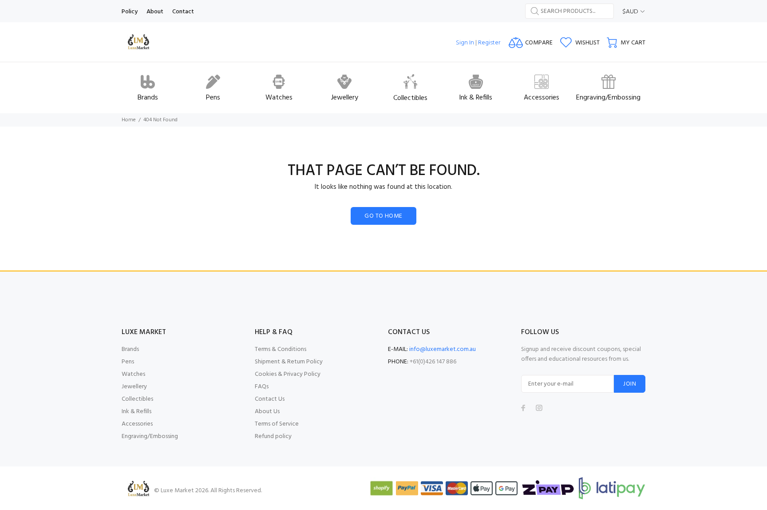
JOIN (629, 384)
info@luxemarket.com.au (442, 349)
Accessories (137, 424)
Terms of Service (277, 424)
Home (129, 120)
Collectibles (137, 399)
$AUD (630, 12)
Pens (128, 362)
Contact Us (270, 399)
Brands (130, 349)
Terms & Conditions (280, 349)
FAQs (262, 387)
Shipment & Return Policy (289, 362)
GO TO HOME (383, 216)
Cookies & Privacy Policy (287, 374)
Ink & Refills (136, 411)
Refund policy (273, 436)
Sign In (465, 43)
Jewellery (134, 387)
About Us (267, 411)
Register (489, 43)
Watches (133, 374)
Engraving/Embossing (150, 436)
